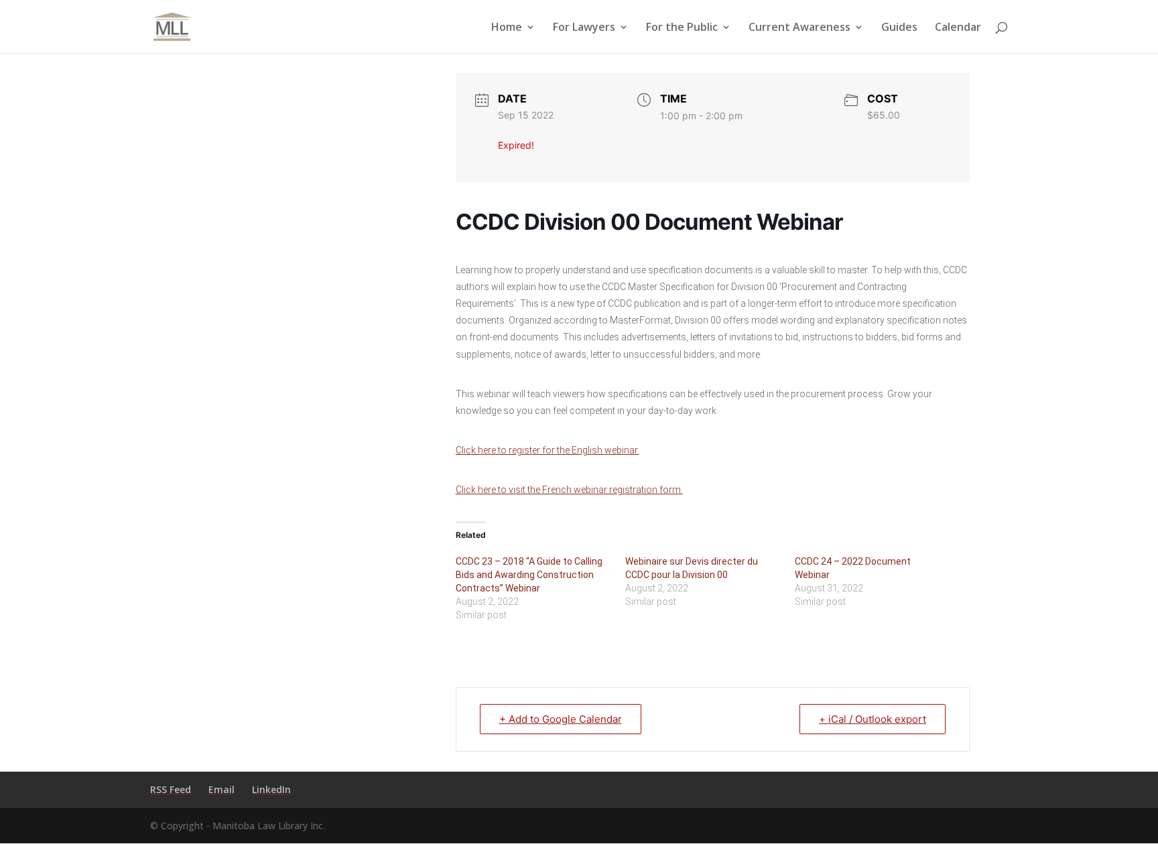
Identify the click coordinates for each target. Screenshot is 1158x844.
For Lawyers (584, 28)
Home (506, 28)
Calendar (958, 28)
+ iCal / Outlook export (872, 719)
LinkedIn (271, 789)
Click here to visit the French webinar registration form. (569, 489)
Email (221, 789)
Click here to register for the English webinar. (547, 450)
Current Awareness (799, 28)
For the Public (682, 28)
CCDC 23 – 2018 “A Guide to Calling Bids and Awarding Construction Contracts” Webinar (529, 574)
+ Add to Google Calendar (560, 719)
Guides (899, 28)
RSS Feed (170, 789)
